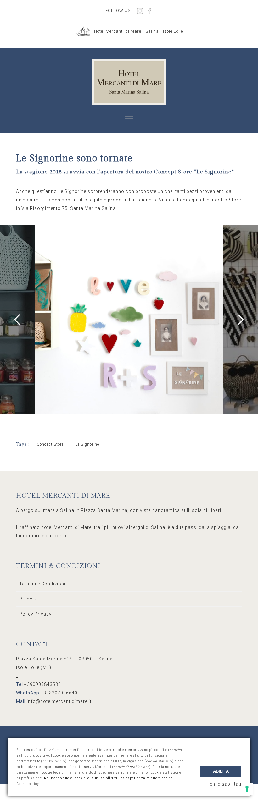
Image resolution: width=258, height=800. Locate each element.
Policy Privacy (35, 613)
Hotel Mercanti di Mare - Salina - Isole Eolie (138, 31)
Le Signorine (87, 444)
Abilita (221, 771)
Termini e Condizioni (42, 583)
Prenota (28, 598)
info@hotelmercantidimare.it (59, 701)
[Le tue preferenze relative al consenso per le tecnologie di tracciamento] (247, 789)
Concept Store (50, 444)
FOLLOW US (118, 10)
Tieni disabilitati (223, 783)
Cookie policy (28, 784)
